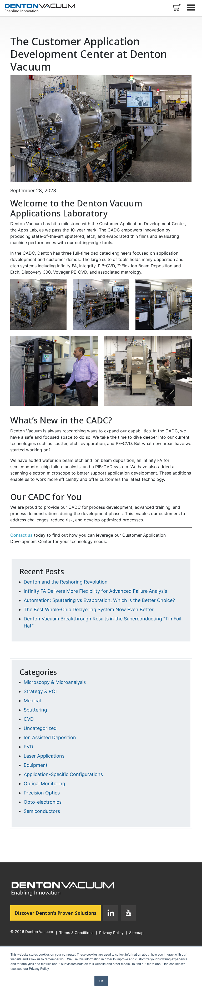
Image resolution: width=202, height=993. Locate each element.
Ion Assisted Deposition (50, 737)
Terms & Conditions (76, 933)
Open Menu (191, 7)
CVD (29, 719)
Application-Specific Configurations (63, 774)
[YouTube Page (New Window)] (127, 914)
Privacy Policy (111, 933)
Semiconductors (42, 811)
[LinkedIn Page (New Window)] (110, 914)
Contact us (21, 535)
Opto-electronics (43, 802)
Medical (32, 700)
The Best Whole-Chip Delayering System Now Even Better (89, 609)
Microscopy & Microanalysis (55, 682)
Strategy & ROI (40, 691)
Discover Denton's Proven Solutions (58, 913)
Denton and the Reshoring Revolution (66, 582)
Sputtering (35, 710)
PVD (28, 746)
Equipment (36, 765)
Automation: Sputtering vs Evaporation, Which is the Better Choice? (99, 600)
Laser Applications (44, 756)
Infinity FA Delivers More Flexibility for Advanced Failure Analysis (95, 591)
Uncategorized (40, 728)
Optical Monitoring (44, 783)
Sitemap (136, 933)
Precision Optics (42, 793)
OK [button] (101, 981)
